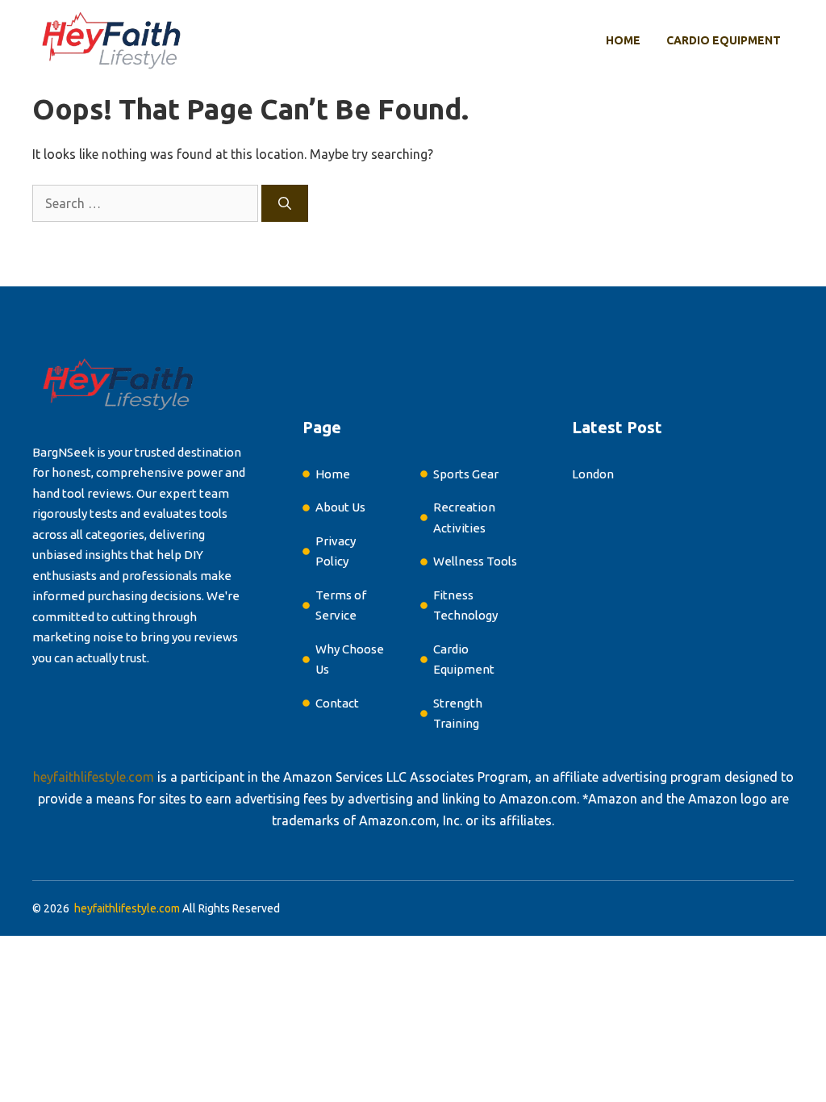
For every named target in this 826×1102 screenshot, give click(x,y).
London (593, 474)
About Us (340, 507)
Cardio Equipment (723, 40)
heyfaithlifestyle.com (93, 777)
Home (623, 40)
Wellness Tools (475, 561)
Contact (337, 703)
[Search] (284, 203)
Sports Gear (466, 474)
